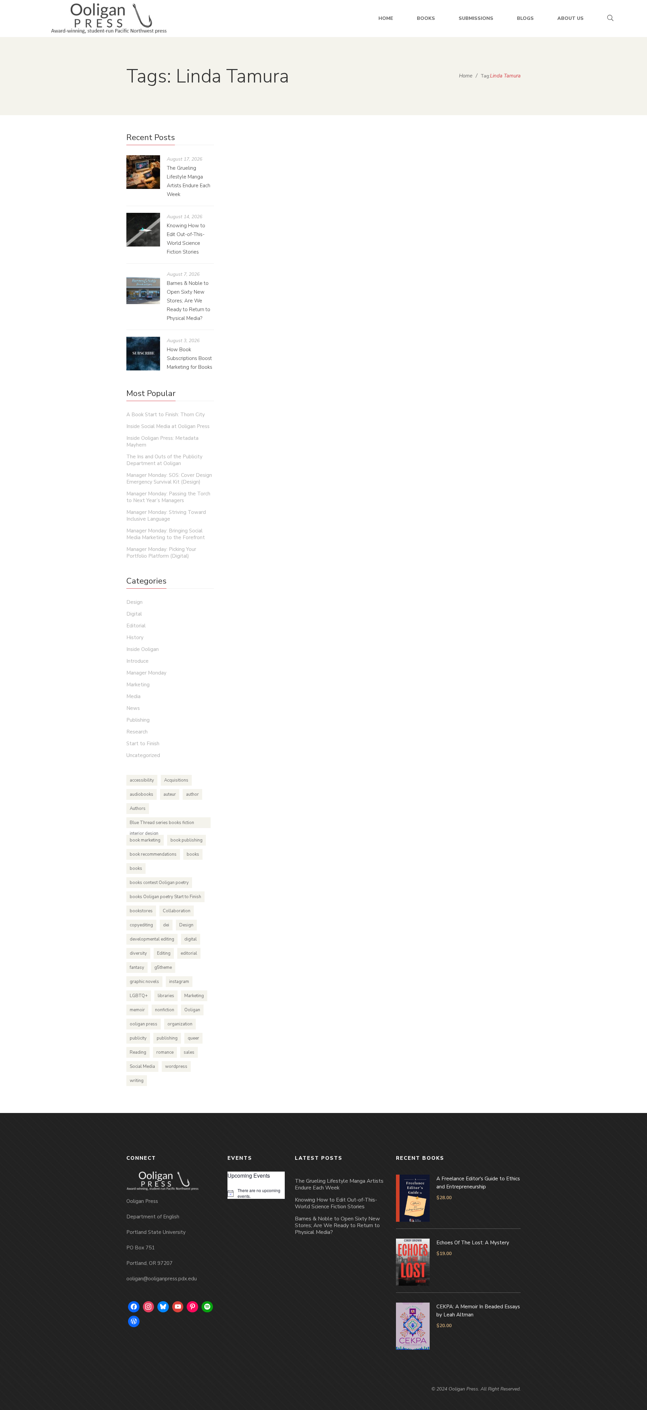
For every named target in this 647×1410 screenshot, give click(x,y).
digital (190, 939)
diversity (138, 953)
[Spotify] (207, 1307)
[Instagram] (148, 1307)
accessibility (142, 780)
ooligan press (143, 1024)
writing (137, 1081)
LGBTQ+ (139, 996)
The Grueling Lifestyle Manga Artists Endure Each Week (339, 1184)
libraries (166, 996)
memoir (137, 1010)
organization (179, 1024)
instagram (179, 982)
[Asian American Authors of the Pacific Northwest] (374, 229)
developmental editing (152, 939)
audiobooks (141, 794)
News (133, 708)
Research (137, 731)
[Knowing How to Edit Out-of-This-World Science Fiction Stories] (143, 230)
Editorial (136, 625)
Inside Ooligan (142, 649)
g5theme (163, 967)
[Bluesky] (163, 1307)
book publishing (187, 840)
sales (189, 1052)
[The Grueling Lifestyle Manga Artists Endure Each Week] (143, 172)
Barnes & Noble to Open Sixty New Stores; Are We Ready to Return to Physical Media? (188, 301)
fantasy (137, 967)
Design (134, 602)
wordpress (176, 1066)
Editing (164, 953)
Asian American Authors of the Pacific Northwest (354, 342)
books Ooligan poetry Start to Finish (165, 897)
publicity (138, 1038)
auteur (169, 794)
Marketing (387, 356)
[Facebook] (133, 1307)
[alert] (256, 1193)
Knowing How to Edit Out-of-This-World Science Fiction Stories (336, 1203)
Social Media (142, 1066)
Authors (138, 809)
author (192, 794)
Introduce (137, 661)
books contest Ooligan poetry (159, 883)
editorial (189, 953)
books (193, 854)
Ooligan (192, 1010)
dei (166, 925)
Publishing (138, 720)
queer (193, 1038)
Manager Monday (146, 672)
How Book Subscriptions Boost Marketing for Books (189, 358)
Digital (134, 614)
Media (133, 696)
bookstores (141, 911)
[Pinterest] (192, 1307)
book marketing (145, 840)
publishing (167, 1038)
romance (165, 1052)
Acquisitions (176, 780)
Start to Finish (142, 743)
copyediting (141, 925)
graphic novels (144, 982)
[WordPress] (133, 1321)
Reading (138, 1052)
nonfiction (164, 1010)
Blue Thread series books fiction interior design (162, 824)
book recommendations (153, 854)
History (135, 637)
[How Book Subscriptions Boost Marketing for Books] (143, 353)
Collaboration (176, 911)
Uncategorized (143, 755)
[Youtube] (178, 1307)
